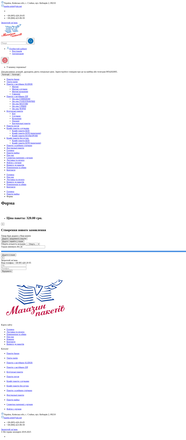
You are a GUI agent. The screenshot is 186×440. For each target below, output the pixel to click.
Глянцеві (16, 94)
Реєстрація (17, 51)
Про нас (10, 177)
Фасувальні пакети (15, 395)
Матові (15, 86)
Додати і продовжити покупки (14, 239)
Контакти (11, 187)
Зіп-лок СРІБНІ (19, 106)
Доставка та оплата (15, 179)
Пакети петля (13, 376)
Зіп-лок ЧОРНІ (19, 109)
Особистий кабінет (18, 49)
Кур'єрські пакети (15, 372)
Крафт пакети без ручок (18, 386)
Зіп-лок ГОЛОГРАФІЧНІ (23, 101)
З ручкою (16, 116)
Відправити (6, 271)
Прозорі (15, 121)
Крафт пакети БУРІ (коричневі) (26, 133)
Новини (10, 339)
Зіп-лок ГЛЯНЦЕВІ (21, 99)
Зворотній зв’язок (9, 23)
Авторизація (18, 53)
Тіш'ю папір (12, 358)
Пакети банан (13, 353)
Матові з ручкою (19, 89)
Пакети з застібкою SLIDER (20, 363)
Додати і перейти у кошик (12, 241)
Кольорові (16, 118)
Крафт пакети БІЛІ (20, 131)
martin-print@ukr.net (13, 6)
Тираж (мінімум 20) (10, 247)
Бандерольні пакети (21, 123)
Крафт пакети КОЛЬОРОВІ (25, 135)
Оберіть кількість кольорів (13, 244)
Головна (10, 174)
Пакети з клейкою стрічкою (19, 390)
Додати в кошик (8, 255)
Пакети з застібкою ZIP (17, 367)
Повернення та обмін (16, 184)
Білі (13, 113)
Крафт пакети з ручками (18, 381)
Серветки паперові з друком (20, 404)
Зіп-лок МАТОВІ (20, 104)
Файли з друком (14, 409)
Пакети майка (13, 194)
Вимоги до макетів (15, 182)
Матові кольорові (20, 91)
